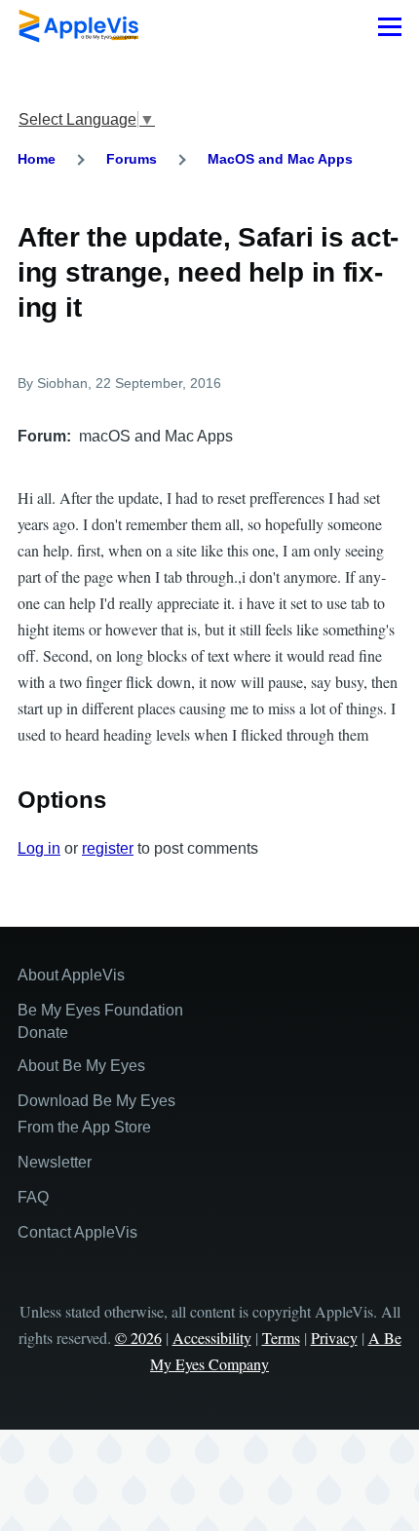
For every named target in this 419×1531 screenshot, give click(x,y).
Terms (281, 1337)
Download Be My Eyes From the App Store (96, 1113)
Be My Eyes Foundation (100, 1010)
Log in (39, 848)
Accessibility (211, 1337)
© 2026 (138, 1337)
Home (37, 159)
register (107, 848)
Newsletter (55, 1162)
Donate (43, 1032)
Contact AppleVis (77, 1232)
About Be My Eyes (81, 1065)
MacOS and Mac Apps (280, 159)
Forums (131, 159)
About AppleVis (71, 975)
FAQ (33, 1197)
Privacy (334, 1337)
